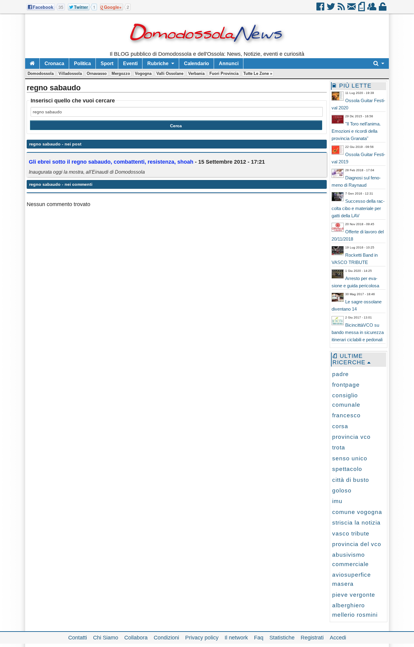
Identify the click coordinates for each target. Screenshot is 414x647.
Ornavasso (97, 73)
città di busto (350, 480)
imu (337, 501)
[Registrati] (372, 9)
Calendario (196, 63)
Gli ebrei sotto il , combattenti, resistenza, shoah (111, 162)
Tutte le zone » (257, 73)
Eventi (130, 63)
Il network (236, 638)
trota (338, 447)
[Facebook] (320, 9)
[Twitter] (331, 9)
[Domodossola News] (207, 48)
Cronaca (54, 63)
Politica (82, 63)
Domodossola (41, 73)
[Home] (32, 63)
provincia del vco (356, 544)
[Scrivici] (352, 9)
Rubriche (158, 63)
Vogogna (143, 73)
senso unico (349, 458)
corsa (340, 426)
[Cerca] (379, 63)
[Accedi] (383, 9)
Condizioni (166, 638)
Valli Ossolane (169, 73)
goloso (342, 490)
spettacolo (347, 469)
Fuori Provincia (224, 73)
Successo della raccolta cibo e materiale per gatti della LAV (358, 208)
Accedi (338, 638)
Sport (107, 63)
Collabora (136, 638)
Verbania (196, 73)
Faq (258, 638)
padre (340, 374)
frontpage (346, 385)
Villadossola (70, 73)
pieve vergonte (353, 595)
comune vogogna (357, 512)
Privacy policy (202, 638)
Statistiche (282, 638)
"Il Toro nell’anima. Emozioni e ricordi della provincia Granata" (356, 131)
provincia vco (351, 437)
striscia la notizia (356, 522)
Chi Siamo (105, 638)
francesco (346, 415)
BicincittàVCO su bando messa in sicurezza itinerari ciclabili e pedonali (358, 332)
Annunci (229, 63)
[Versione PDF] (362, 9)
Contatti (77, 638)
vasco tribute (350, 533)
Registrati (312, 638)
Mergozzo (121, 73)
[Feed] (342, 9)
